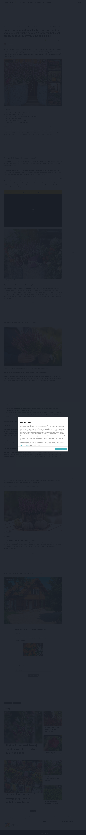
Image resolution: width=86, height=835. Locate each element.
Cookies (27, 445)
